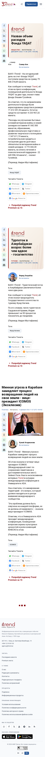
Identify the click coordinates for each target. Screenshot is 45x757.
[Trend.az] (8, 4)
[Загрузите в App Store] (9, 736)
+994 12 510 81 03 (8, 643)
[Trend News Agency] (8, 625)
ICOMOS (13, 544)
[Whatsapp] (4, 727)
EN (18, 753)
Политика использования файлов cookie (17, 714)
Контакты (5, 676)
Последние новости (9, 657)
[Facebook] (9, 727)
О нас (4, 669)
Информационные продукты (13, 695)
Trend (34, 86)
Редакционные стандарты (12, 680)
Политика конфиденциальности (14, 708)
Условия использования (11, 704)
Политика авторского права (12, 711)
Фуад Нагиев (15, 331)
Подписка (5, 692)
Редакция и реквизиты (10, 673)
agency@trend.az (7, 646)
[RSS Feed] (34, 727)
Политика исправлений (11, 683)
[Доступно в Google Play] (25, 736)
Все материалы (24, 67)
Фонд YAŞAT (14, 172)
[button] (4, 26)
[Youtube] (19, 727)
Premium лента (7, 661)
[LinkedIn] (29, 727)
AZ (22, 753)
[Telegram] (24, 727)
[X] (14, 727)
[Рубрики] (40, 4)
